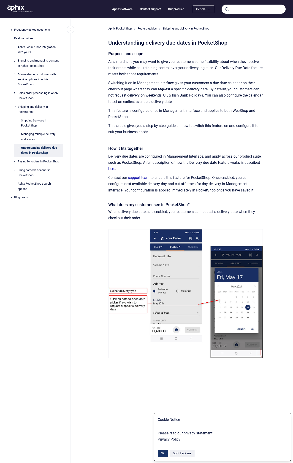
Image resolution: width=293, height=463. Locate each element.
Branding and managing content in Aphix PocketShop (38, 63)
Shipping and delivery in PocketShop (33, 109)
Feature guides (23, 38)
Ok (163, 453)
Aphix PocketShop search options (34, 186)
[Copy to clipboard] (106, 53)
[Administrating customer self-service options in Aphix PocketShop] (14, 74)
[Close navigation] (70, 29)
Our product (176, 9)
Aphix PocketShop (120, 28)
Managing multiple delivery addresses (38, 136)
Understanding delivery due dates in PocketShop (39, 150)
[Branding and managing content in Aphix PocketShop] (14, 61)
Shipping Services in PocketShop (34, 123)
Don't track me (182, 453)
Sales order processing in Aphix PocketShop (38, 96)
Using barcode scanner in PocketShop (34, 172)
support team (138, 177)
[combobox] (253, 9)
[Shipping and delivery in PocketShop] (14, 107)
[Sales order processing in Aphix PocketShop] (14, 93)
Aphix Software (122, 9)
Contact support (150, 9)
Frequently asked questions (32, 30)
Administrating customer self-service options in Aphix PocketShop (37, 79)
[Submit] (227, 9)
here (111, 169)
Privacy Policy (169, 439)
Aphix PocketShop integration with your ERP (37, 49)
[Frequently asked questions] (11, 30)
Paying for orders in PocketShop (38, 161)
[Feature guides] (11, 38)
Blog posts (21, 197)
